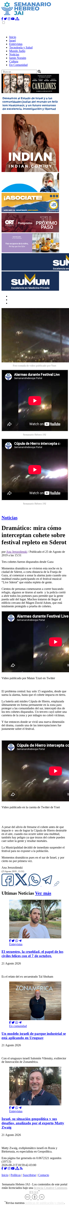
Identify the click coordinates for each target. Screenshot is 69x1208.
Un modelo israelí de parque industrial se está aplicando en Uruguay (34, 1036)
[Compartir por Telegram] (47, 885)
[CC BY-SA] (34, 1197)
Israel (12, 40)
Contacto (43, 1175)
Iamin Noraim (17, 58)
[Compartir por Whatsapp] (16, 940)
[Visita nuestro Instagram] (9, 18)
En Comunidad (18, 64)
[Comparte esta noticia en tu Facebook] (8, 885)
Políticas (16, 1175)
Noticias (14, 54)
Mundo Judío (17, 51)
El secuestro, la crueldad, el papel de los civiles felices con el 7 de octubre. (32, 954)
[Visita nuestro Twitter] (5, 18)
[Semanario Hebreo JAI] (26, 15)
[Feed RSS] (21, 1168)
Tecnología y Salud (21, 47)
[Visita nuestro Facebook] (2, 18)
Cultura (13, 61)
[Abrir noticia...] (35, 937)
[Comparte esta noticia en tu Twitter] (21, 885)
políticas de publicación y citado (44, 1203)
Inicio (12, 37)
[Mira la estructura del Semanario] (17, 18)
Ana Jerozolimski (16, 551)
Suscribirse (29, 1175)
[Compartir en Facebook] (10, 940)
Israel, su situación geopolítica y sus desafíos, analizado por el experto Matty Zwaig (33, 1123)
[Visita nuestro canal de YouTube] (13, 18)
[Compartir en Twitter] (13, 940)
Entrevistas (15, 44)
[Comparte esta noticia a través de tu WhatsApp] (34, 885)
